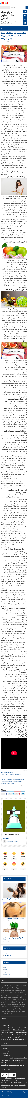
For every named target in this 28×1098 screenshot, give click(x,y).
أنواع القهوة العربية (14, 1034)
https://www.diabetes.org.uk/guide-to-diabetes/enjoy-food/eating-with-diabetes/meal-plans (13, 781)
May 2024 (7, 969)
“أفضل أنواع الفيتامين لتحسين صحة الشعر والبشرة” (13, 938)
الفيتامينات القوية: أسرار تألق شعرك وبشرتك (13, 918)
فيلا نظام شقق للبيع (21, 1032)
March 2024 (7, 974)
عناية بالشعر (7, 955)
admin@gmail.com (12, 841)
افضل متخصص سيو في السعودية (10, 1065)
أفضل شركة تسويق (20, 1027)
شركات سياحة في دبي (20, 1058)
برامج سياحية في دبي (15, 1062)
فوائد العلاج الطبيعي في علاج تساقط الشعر (13, 899)
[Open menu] (1, 7)
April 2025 (7, 967)
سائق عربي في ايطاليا (7, 1037)
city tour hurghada (16, 1082)
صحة (17, 42)
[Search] (27, 7)
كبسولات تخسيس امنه (7, 772)
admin (6, 838)
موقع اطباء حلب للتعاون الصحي (7, 15)
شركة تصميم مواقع (6, 1095)
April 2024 (7, 972)
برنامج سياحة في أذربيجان (19, 1039)
